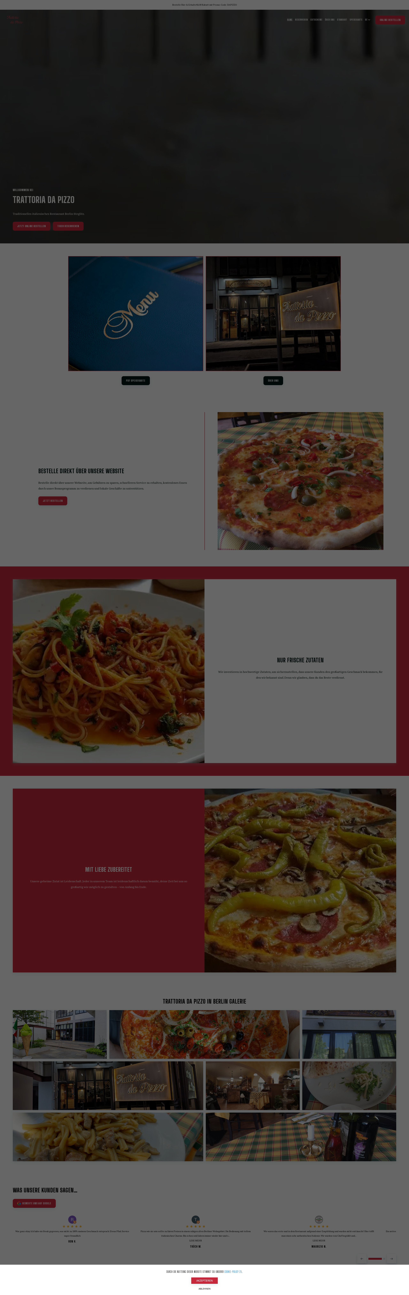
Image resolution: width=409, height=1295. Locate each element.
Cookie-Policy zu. (233, 1271)
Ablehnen (205, 1288)
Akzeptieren (204, 1280)
